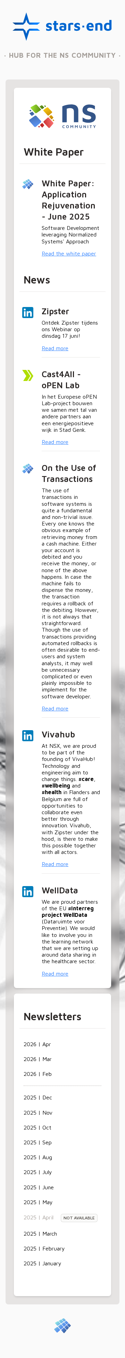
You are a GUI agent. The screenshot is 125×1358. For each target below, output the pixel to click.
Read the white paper (69, 253)
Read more (55, 348)
